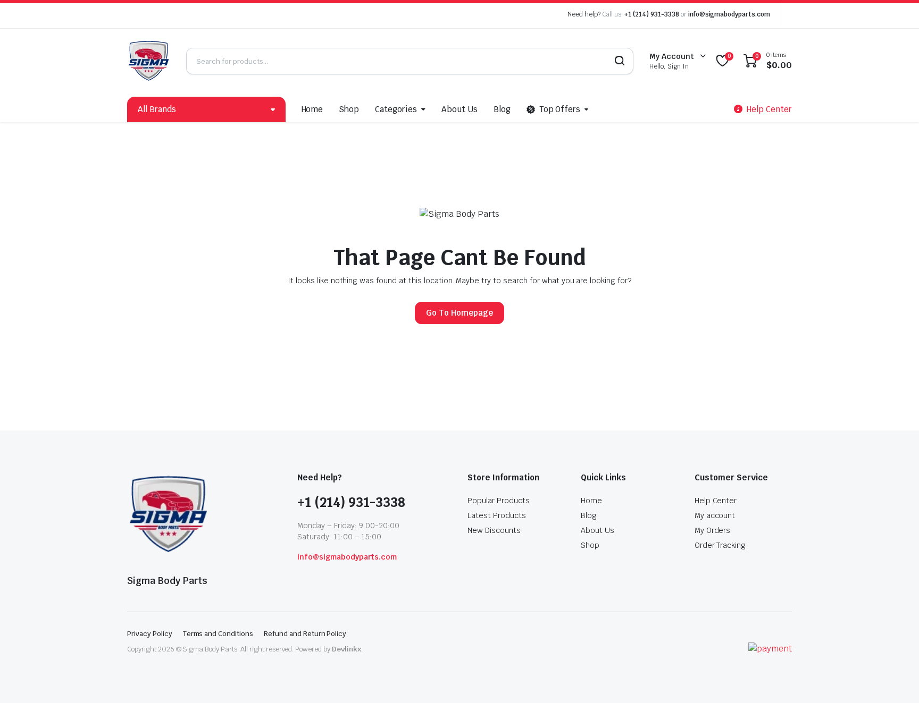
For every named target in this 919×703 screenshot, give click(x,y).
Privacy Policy (149, 633)
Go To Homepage (459, 313)
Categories (396, 109)
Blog (502, 109)
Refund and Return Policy (305, 633)
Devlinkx (346, 649)
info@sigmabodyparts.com (729, 14)
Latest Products (496, 515)
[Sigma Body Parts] (148, 60)
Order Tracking (720, 545)
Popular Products (498, 500)
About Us (459, 109)
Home (312, 109)
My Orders (713, 530)
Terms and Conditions (218, 633)
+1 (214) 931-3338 (651, 14)
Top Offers (560, 109)
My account (715, 515)
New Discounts (494, 530)
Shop (349, 109)
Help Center (716, 500)
